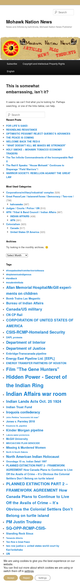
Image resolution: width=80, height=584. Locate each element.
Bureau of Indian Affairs (25, 303)
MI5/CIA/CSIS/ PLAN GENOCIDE (23, 443)
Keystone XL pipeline (16, 425)
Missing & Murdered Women (26, 447)
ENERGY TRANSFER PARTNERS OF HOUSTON (36, 363)
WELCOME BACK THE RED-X (23, 141)
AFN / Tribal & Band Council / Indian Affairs (31, 212)
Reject (26, 577)
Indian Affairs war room (36, 394)
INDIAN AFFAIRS (19, 216)
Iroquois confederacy (23, 412)
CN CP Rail (14, 314)
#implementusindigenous (18, 274)
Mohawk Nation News (29, 21)
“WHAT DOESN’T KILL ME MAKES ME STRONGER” (36, 145)
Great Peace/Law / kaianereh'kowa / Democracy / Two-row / (40, 196)
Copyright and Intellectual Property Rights (44, 63)
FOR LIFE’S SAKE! (17, 125)
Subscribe (12, 63)
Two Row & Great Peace (18, 541)
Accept (10, 577)
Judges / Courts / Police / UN (22, 208)
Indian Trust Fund (19, 407)
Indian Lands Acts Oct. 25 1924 (33, 401)
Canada (14, 228)
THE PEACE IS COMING (20, 137)
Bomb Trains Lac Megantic (23, 298)
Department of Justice (25, 348)
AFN (12, 220)
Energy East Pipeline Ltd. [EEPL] (30, 358)
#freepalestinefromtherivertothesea (25, 270)
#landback (11, 278)
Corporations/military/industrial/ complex (30, 192)
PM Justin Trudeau (23, 521)
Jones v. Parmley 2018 (20, 421)
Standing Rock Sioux (19, 533)
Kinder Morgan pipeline (24, 430)
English (11, 71)
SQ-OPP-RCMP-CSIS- (26, 528)
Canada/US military (24, 309)
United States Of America (24, 232)
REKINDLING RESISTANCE (21, 129)
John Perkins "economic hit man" (22, 417)
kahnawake (16, 204)
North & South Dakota (17, 452)
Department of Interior (26, 342)
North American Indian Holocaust (32, 456)
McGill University (17, 439)
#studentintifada (14, 282)
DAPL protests (14, 337)
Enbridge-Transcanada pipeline (26, 353)
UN (8, 554)
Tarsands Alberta (14, 538)
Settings (43, 577)
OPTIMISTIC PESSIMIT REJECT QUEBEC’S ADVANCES (38, 133)
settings (29, 571)
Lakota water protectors (17, 435)
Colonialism (13, 224)
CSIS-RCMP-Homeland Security (35, 332)
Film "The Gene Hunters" (32, 369)
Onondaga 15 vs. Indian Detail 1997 (26, 461)
